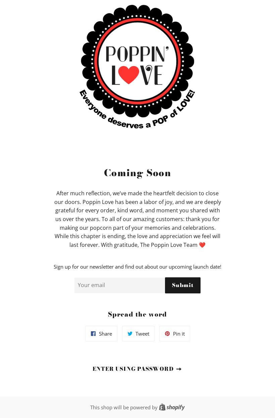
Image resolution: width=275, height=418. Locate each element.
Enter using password (134, 369)
